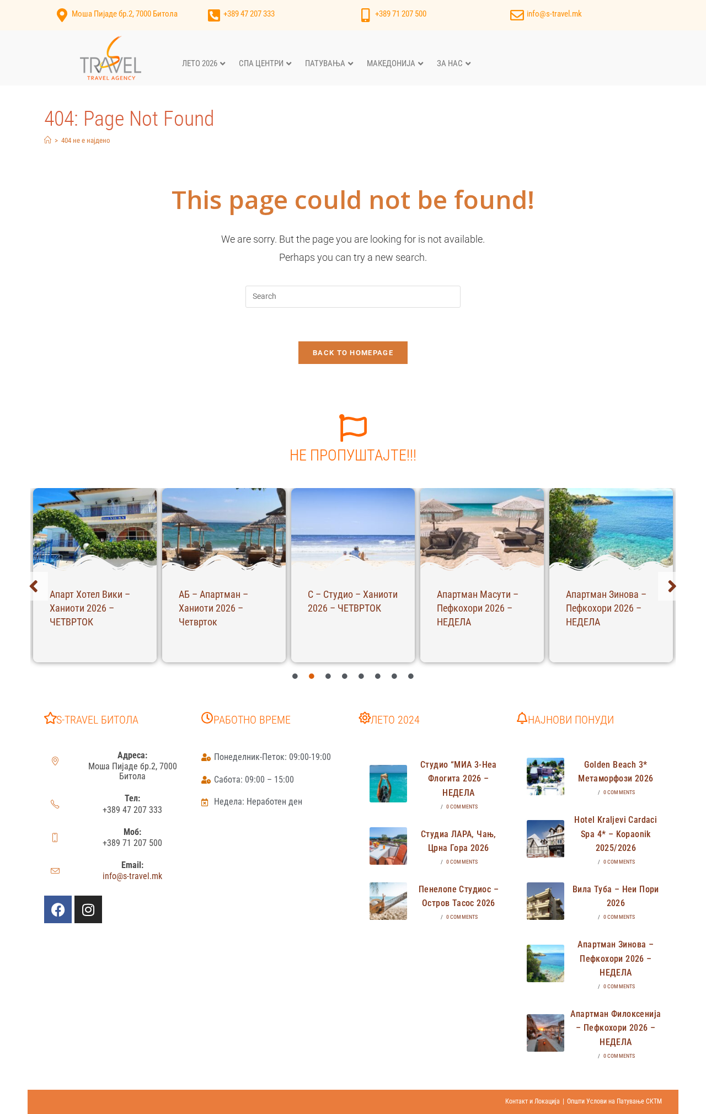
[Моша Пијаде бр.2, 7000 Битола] (62, 15)
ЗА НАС (450, 63)
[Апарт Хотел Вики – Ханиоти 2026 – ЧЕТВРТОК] (95, 529)
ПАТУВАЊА (325, 63)
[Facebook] (58, 909)
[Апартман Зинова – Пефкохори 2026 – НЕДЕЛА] (611, 529)
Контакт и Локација (532, 1101)
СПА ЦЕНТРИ (261, 63)
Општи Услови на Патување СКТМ (614, 1101)
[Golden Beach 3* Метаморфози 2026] (545, 776)
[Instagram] (88, 909)
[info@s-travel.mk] (517, 15)
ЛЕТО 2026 (199, 63)
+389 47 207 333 (249, 14)
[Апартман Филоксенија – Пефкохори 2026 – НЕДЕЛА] (545, 1033)
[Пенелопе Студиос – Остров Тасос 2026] (388, 901)
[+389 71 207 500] (365, 15)
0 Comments (462, 807)
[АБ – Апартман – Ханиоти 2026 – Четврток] (224, 529)
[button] (33, 586)
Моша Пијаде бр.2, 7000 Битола (125, 14)
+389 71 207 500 (400, 14)
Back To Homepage (353, 353)
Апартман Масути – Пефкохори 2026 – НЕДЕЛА (477, 608)
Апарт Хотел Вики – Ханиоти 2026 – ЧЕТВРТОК (90, 608)
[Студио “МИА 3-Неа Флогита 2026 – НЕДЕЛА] (388, 783)
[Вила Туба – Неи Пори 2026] (545, 901)
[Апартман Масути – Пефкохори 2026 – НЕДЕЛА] (482, 529)
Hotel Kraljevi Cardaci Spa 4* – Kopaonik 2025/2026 (615, 834)
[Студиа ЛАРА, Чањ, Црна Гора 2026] (388, 846)
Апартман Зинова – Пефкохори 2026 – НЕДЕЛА (606, 608)
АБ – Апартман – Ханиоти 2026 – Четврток (213, 608)
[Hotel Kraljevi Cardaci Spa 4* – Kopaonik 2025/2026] (545, 839)
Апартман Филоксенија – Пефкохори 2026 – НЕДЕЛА (615, 1028)
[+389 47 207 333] (214, 15)
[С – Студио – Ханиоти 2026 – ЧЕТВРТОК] (353, 529)
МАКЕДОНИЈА (391, 63)
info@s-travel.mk (554, 14)
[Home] (47, 140)
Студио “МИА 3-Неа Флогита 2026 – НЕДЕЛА (458, 778)
